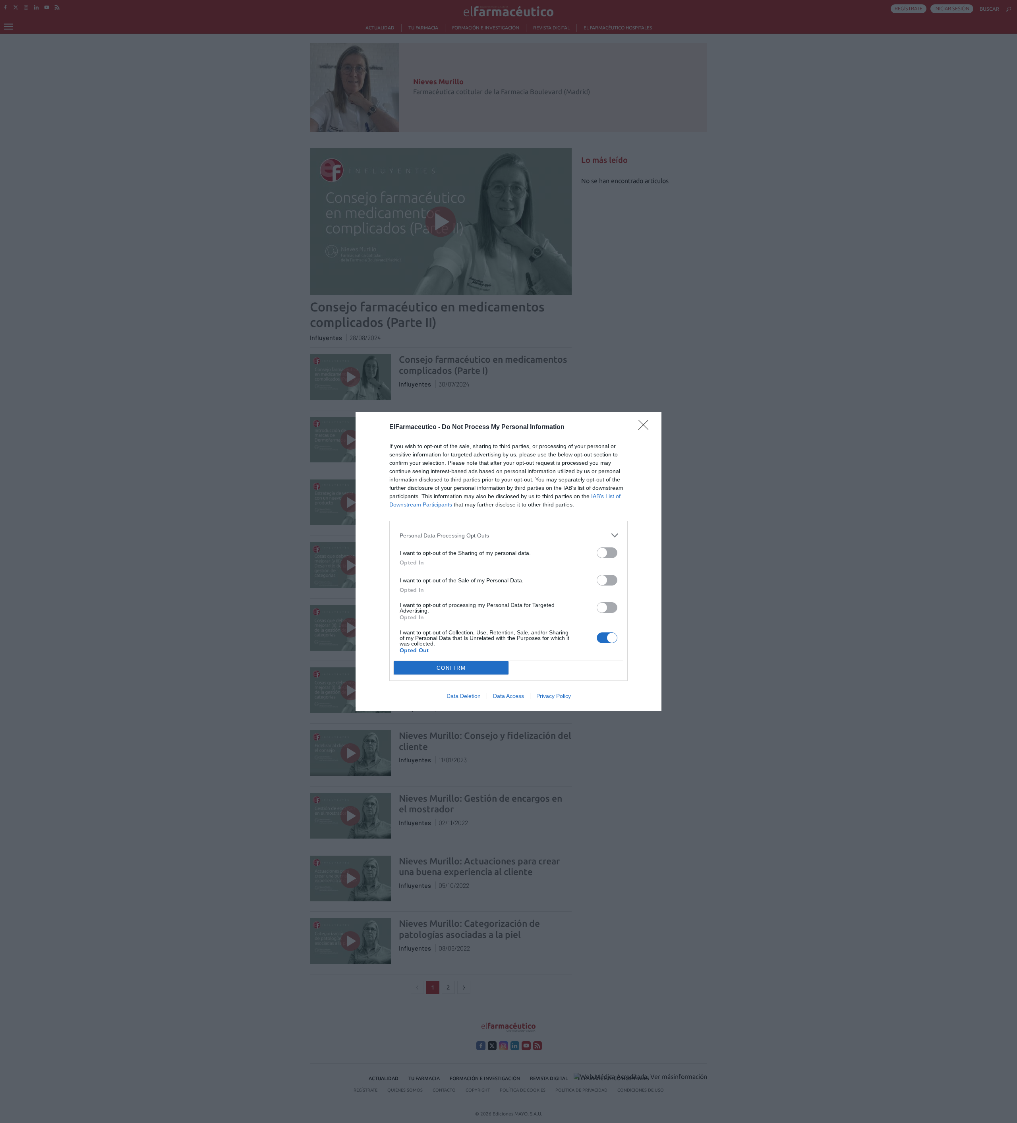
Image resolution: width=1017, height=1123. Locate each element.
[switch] (607, 552)
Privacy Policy (553, 696)
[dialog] (508, 561)
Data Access (508, 696)
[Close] (646, 427)
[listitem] (508, 535)
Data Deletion (464, 696)
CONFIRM (451, 668)
